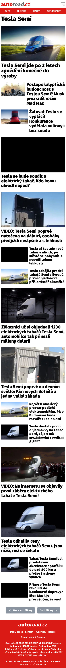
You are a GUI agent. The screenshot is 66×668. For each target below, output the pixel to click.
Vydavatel (41, 632)
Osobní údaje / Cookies (33, 637)
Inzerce (51, 632)
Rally (36, 11)
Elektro (21, 11)
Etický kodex (16, 632)
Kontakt (29, 632)
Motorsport (54, 11)
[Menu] (63, 4)
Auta (7, 11)
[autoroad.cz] (15, 4)
